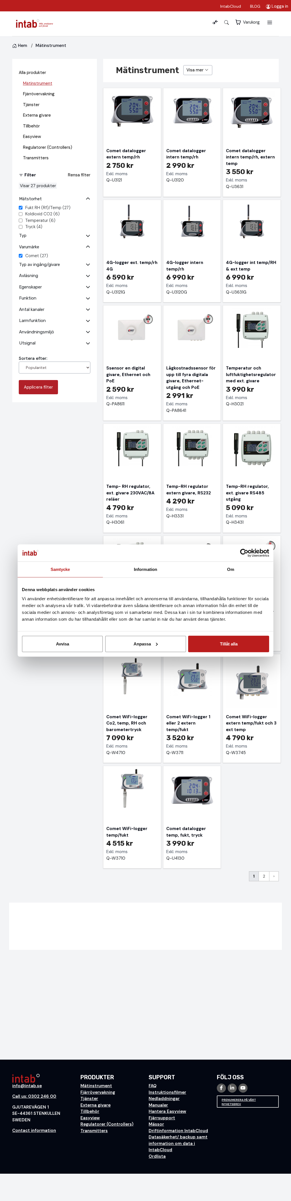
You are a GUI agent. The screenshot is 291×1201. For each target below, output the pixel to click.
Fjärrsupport (162, 1118)
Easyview (32, 136)
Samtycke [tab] (60, 569)
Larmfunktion (32, 320)
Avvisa (62, 643)
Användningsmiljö (36, 332)
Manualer (158, 1105)
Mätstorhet (30, 198)
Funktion (27, 298)
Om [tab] (230, 569)
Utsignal (27, 343)
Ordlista (157, 1156)
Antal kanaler (31, 309)
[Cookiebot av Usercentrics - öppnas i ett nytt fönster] (244, 553)
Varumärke (29, 246)
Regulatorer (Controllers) (47, 147)
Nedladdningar (164, 1098)
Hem (22, 45)
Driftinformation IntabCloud (178, 1131)
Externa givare (37, 115)
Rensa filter (79, 175)
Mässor (156, 1124)
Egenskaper (30, 287)
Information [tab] (145, 569)
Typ (22, 235)
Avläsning (28, 275)
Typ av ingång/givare (39, 264)
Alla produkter (32, 72)
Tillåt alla (229, 643)
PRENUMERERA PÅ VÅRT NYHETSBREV (239, 1102)
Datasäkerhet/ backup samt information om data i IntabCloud (178, 1143)
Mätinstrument (37, 83)
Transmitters (36, 158)
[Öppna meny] (269, 22)
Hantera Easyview (167, 1111)
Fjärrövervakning (39, 94)
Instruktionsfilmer (167, 1092)
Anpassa (142, 643)
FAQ (153, 1086)
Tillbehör (31, 126)
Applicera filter (38, 387)
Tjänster (31, 105)
